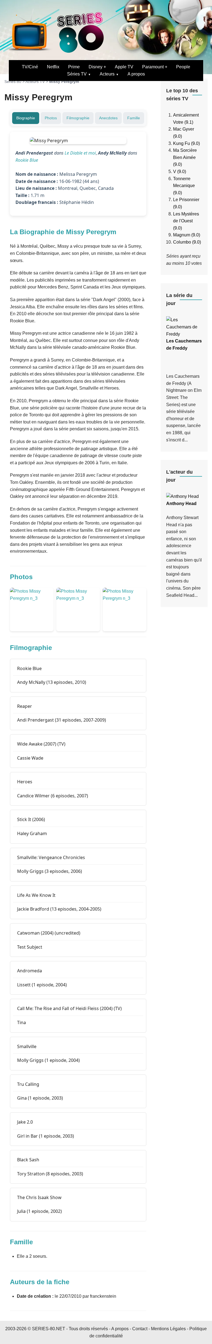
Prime (74, 66)
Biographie (25, 118)
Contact (139, 1328)
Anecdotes (108, 118)
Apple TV (124, 66)
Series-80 (12, 81)
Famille (133, 118)
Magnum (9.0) (186, 235)
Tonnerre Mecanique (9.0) (184, 185)
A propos (136, 74)
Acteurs (107, 74)
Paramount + (154, 66)
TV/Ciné (30, 66)
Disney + (97, 66)
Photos (51, 118)
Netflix (53, 66)
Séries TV (77, 74)
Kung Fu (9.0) (186, 143)
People (183, 66)
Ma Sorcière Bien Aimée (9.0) (185, 157)
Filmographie (78, 118)
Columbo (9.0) (187, 242)
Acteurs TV (35, 81)
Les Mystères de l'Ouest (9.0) (186, 221)
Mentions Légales (168, 1328)
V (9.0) (179, 171)
